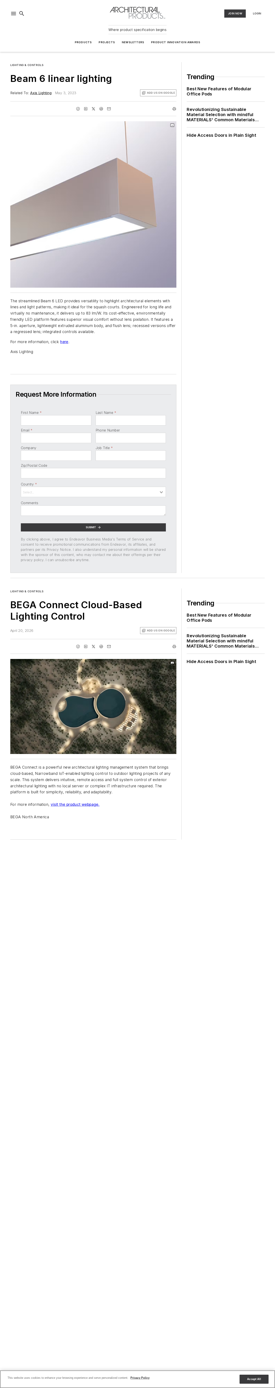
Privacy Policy (140, 1377)
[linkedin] (86, 109)
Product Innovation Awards (175, 42)
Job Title (104, 448)
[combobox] (93, 492)
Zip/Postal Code (34, 465)
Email (26, 430)
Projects (107, 42)
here (64, 341)
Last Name (106, 412)
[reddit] (101, 109)
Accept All (254, 1379)
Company (29, 448)
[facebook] (78, 109)
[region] (137, 1379)
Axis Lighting (41, 93)
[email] (109, 109)
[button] (13, 13)
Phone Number (108, 430)
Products (83, 42)
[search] (21, 13)
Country (29, 484)
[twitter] (93, 109)
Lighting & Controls (26, 65)
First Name (31, 412)
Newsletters (133, 42)
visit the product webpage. (75, 804)
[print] (174, 109)
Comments (29, 503)
